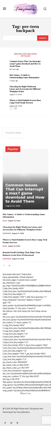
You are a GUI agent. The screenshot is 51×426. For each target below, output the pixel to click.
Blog (5, 221)
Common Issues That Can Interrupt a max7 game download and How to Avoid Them (25, 63)
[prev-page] (11, 108)
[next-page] (15, 108)
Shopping (7, 233)
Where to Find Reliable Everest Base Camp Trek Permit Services (25, 101)
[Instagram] (11, 423)
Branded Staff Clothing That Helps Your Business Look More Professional (21, 253)
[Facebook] (5, 423)
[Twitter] (17, 423)
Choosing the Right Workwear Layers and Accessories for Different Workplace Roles (25, 89)
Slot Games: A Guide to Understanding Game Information (24, 76)
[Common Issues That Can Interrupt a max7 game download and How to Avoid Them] (25, 179)
